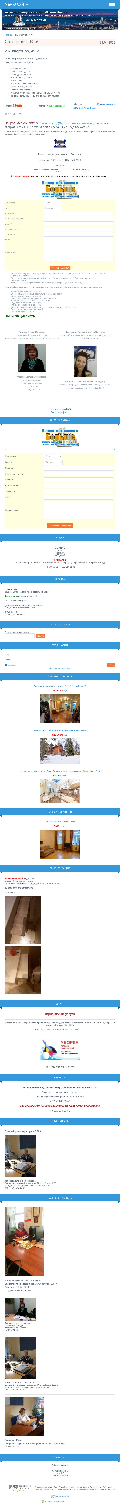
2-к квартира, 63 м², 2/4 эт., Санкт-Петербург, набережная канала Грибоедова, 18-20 (60, 771)
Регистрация (57, 412)
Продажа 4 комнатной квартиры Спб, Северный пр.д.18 (60, 686)
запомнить (12, 665)
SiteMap (22, 1490)
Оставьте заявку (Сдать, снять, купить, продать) (67, 123)
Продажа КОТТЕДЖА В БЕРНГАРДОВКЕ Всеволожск (60, 731)
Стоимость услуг (84, 278)
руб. (60, 691)
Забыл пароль (54, 668)
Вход (66, 412)
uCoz (15, 1490)
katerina (19, 114)
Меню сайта (16, 4)
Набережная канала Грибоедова (60, 822)
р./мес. (60, 776)
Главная (8, 35)
